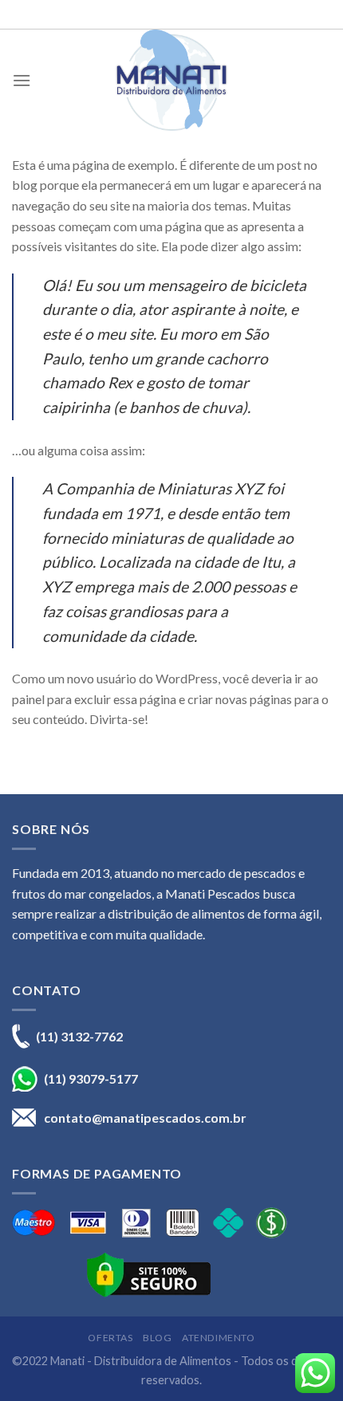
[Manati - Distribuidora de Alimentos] (171, 80)
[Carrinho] (323, 79)
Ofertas (110, 1338)
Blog (157, 1338)
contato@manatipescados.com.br (145, 1117)
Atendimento (218, 1338)
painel (28, 698)
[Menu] (21, 80)
